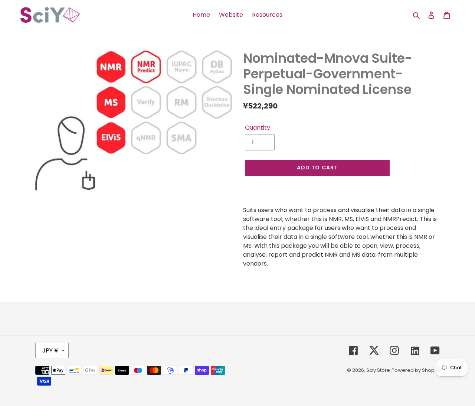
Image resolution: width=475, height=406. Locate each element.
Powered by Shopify (416, 370)
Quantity (257, 127)
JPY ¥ (50, 350)
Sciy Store (378, 370)
